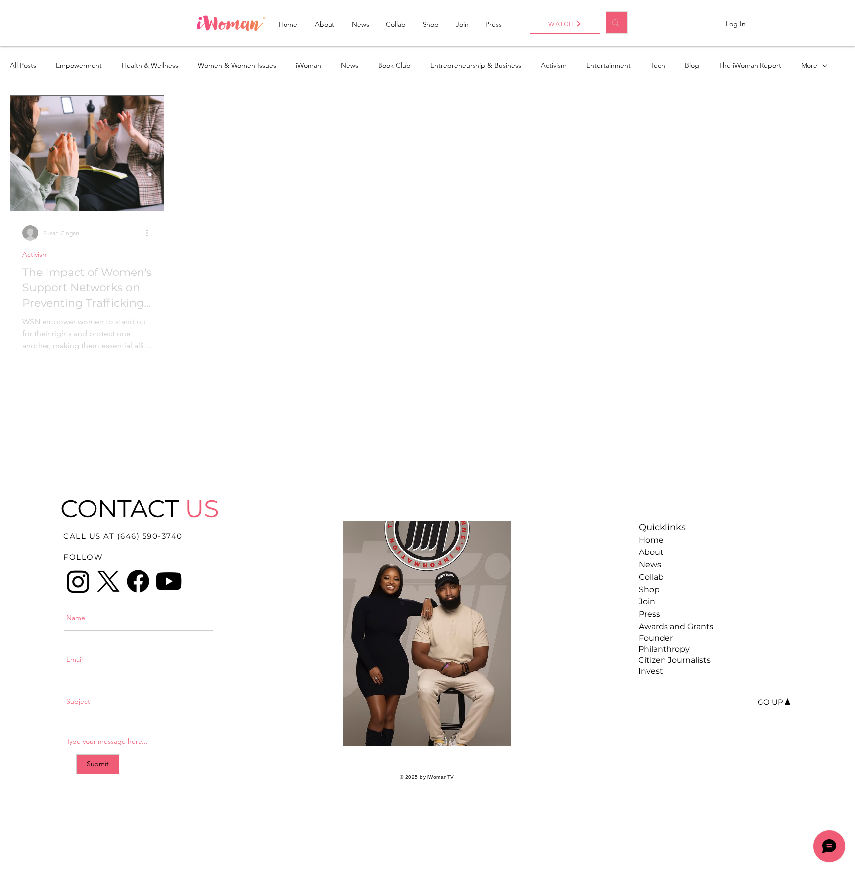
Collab (651, 577)
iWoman (308, 65)
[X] (108, 581)
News (349, 65)
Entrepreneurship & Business (475, 65)
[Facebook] (138, 581)
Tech (658, 65)
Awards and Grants (673, 626)
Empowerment (79, 65)
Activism (554, 65)
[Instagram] (78, 581)
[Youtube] (169, 581)
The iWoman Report (750, 65)
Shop (649, 589)
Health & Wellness (150, 65)
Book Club (394, 65)
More (809, 65)
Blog (692, 65)
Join (647, 601)
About (651, 552)
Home (651, 540)
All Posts (23, 65)
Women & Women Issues (237, 65)
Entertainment (608, 65)
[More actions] (150, 233)
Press (649, 614)
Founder (656, 638)
